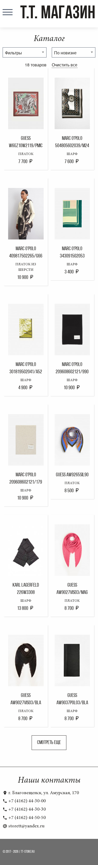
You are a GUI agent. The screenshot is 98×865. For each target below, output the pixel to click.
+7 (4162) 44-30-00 (26, 801)
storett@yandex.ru (25, 826)
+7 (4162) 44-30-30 (26, 809)
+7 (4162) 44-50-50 (26, 818)
